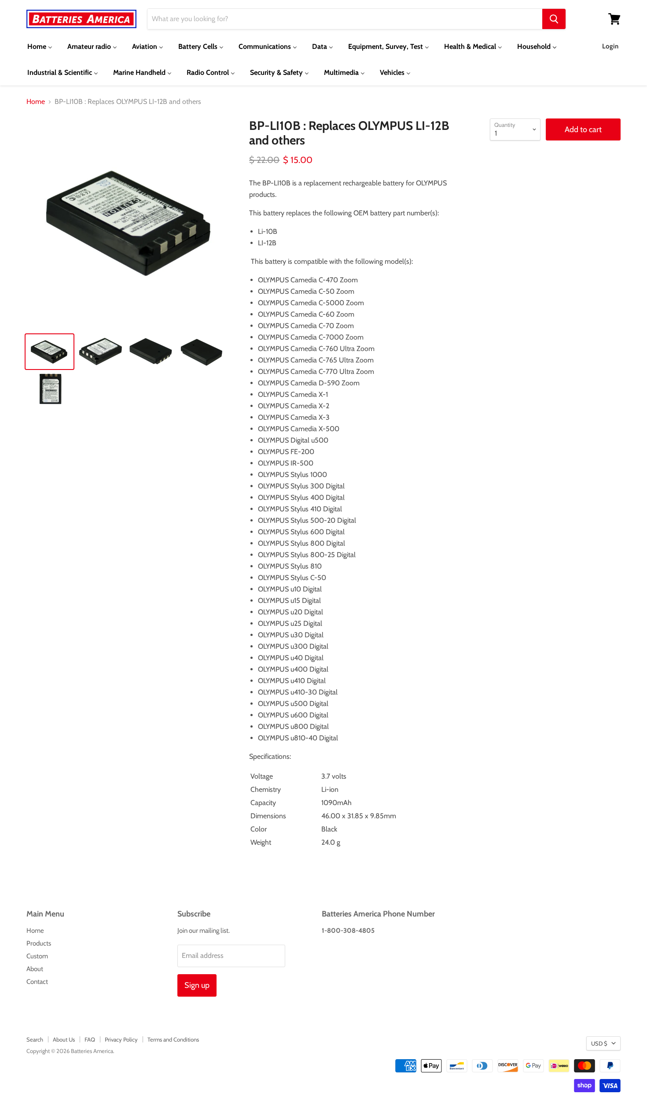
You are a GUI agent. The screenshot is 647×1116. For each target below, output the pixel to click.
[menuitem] (40, 46)
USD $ (599, 1043)
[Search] (554, 19)
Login (610, 46)
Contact (37, 982)
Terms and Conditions (173, 1039)
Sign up (197, 985)
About (34, 969)
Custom (37, 956)
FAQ (90, 1039)
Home (35, 102)
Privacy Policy (121, 1039)
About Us (64, 1039)
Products (38, 943)
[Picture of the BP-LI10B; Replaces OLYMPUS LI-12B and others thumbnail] (50, 351)
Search (34, 1039)
